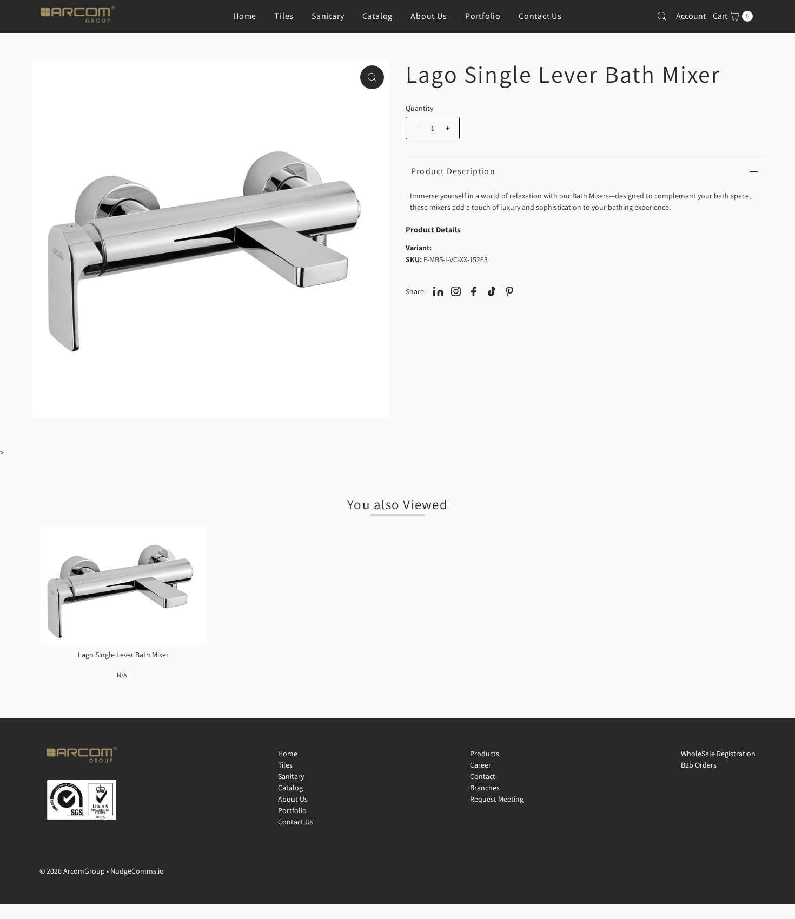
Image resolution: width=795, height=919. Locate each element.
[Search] (662, 16)
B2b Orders (699, 765)
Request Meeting (497, 799)
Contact (482, 776)
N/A (122, 675)
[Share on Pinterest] (509, 291)
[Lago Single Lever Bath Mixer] (123, 585)
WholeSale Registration (718, 753)
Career (480, 765)
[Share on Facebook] (474, 291)
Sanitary (328, 16)
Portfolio (483, 16)
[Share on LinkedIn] (438, 291)
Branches (485, 788)
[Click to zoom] (372, 77)
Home (244, 16)
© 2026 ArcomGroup (72, 871)
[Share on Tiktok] (491, 291)
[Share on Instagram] (456, 291)
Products (484, 753)
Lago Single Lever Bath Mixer (123, 655)
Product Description (453, 171)
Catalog (377, 16)
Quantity (419, 108)
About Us (428, 16)
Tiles (284, 16)
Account (691, 16)
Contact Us (540, 16)
